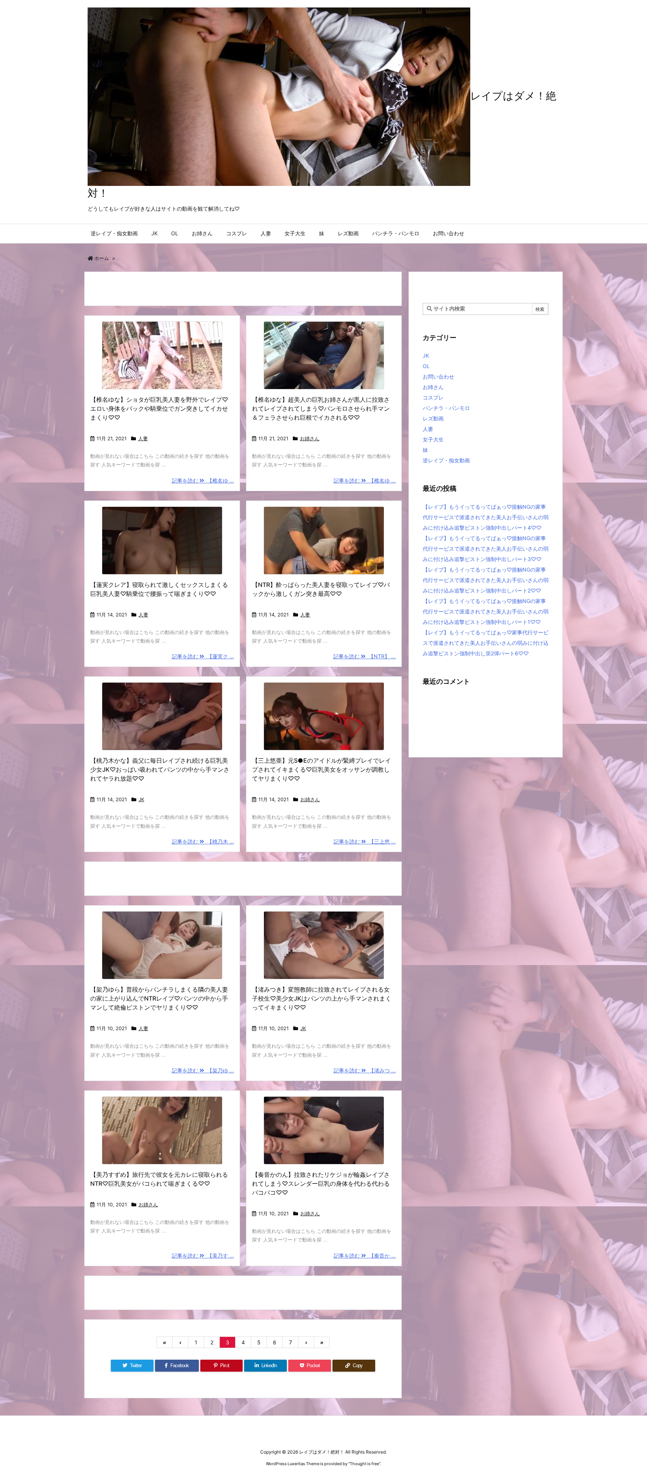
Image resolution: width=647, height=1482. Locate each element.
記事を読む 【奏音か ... (365, 1255)
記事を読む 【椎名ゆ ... (203, 480)
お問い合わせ (438, 376)
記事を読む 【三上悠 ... (365, 841)
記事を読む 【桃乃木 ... (203, 841)
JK (141, 799)
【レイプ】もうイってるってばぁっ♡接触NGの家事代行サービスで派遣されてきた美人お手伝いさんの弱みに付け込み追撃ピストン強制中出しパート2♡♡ (486, 580)
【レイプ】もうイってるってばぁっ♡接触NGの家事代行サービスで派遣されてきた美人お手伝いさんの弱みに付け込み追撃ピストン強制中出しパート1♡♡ (486, 611)
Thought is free (364, 1463)
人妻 (143, 438)
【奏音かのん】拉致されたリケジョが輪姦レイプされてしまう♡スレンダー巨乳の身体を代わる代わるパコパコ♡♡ (321, 1183)
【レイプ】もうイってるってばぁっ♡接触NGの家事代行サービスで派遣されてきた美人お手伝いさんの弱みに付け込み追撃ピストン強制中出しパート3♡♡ (486, 548)
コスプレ (433, 397)
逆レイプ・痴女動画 (446, 460)
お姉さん (309, 438)
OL (426, 366)
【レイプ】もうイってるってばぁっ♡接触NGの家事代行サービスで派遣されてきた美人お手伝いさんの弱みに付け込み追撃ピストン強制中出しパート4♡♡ (486, 517)
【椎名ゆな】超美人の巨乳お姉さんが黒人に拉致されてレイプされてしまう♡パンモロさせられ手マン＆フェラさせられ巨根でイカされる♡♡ (321, 408)
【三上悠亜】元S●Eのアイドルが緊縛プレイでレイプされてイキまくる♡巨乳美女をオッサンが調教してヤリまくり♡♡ (321, 769)
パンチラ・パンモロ (446, 408)
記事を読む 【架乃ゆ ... (203, 1070)
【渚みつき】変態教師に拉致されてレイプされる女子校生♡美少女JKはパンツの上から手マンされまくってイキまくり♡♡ (321, 998)
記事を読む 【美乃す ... (203, 1255)
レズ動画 (433, 418)
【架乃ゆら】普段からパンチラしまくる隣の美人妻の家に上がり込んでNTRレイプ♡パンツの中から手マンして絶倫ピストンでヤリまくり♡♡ (159, 998)
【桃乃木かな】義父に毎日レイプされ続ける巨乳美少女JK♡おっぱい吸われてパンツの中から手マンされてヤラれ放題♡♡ (160, 769)
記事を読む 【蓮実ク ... (203, 656)
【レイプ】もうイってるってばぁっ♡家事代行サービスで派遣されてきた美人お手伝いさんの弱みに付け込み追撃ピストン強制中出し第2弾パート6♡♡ (486, 642)
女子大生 (433, 439)
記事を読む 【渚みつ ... (365, 1070)
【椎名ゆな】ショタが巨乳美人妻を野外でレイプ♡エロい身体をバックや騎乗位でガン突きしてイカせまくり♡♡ (159, 408)
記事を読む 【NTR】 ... (364, 656)
